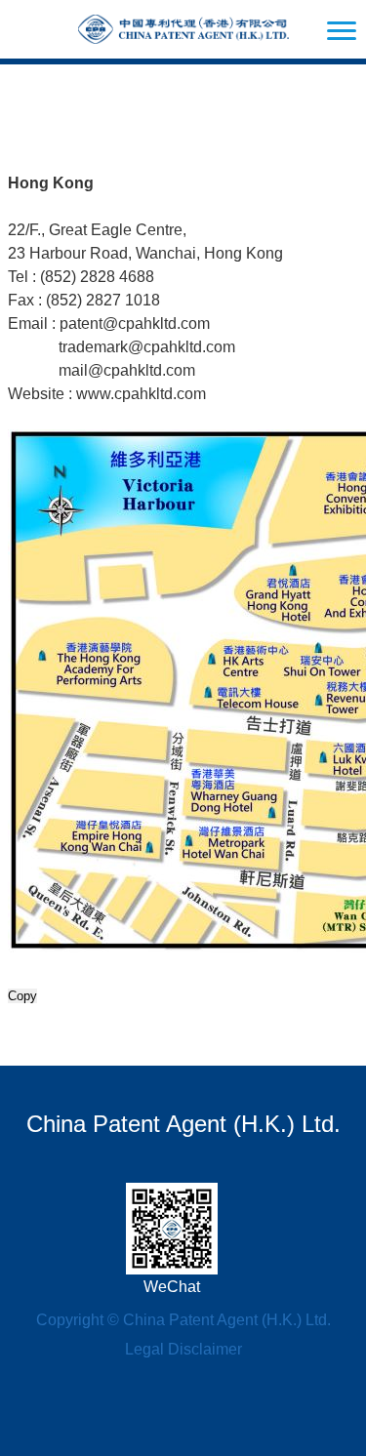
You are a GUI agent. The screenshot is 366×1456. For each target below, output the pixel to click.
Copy (22, 996)
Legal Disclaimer (183, 1349)
